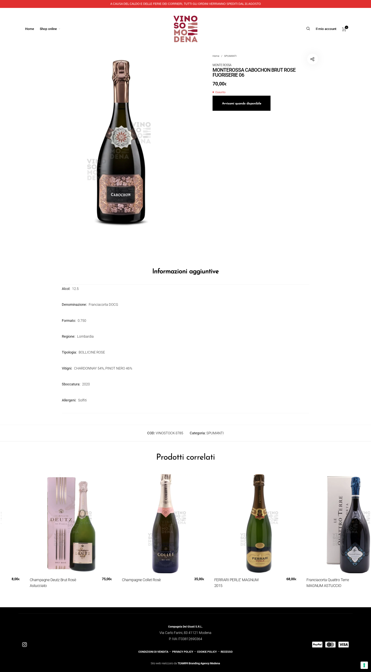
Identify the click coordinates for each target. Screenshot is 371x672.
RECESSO (227, 651)
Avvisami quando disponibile (241, 103)
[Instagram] (24, 644)
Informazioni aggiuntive (185, 271)
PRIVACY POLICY (182, 651)
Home (216, 56)
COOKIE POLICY (207, 651)
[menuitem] (32, 28)
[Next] (355, 534)
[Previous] (16, 534)
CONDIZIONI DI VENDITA (153, 651)
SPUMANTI (230, 56)
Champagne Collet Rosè (136, 579)
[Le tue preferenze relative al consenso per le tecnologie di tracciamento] (364, 665)
